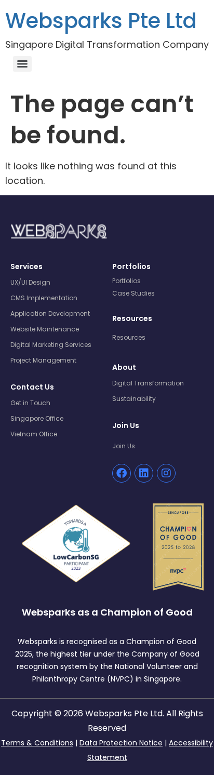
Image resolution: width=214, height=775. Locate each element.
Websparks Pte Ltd (101, 20)
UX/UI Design (30, 282)
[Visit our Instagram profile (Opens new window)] (166, 473)
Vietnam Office (33, 434)
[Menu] (22, 64)
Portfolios (126, 280)
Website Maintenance (44, 329)
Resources (128, 337)
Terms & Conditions (37, 743)
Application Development (50, 313)
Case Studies (133, 293)
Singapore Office (36, 418)
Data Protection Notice (121, 743)
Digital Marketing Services (50, 344)
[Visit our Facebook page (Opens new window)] (121, 473)
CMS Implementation (43, 297)
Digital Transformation (148, 383)
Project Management (43, 360)
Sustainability (134, 398)
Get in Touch (30, 402)
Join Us (123, 446)
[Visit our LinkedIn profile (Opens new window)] (144, 473)
